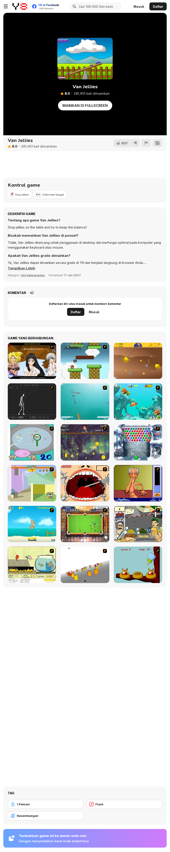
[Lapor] (146, 143)
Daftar (158, 6)
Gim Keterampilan (33, 275)
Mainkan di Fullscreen (85, 105)
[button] (21, 268)
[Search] (74, 6)
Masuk (138, 6)
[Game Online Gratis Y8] (19, 6)
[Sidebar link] (5, 6)
